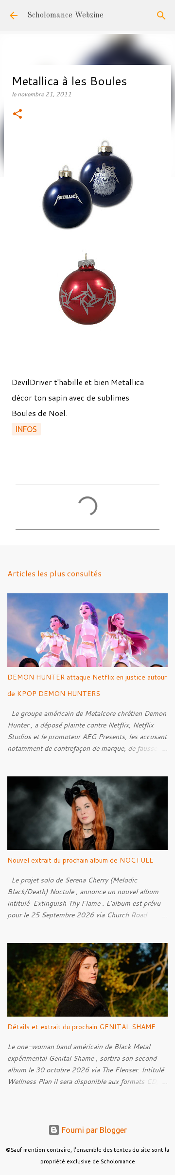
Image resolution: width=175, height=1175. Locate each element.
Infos (26, 429)
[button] (17, 114)
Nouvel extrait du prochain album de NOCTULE (80, 860)
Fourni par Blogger (93, 1130)
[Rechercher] (161, 15)
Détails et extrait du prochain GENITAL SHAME (81, 1027)
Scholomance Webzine (65, 15)
